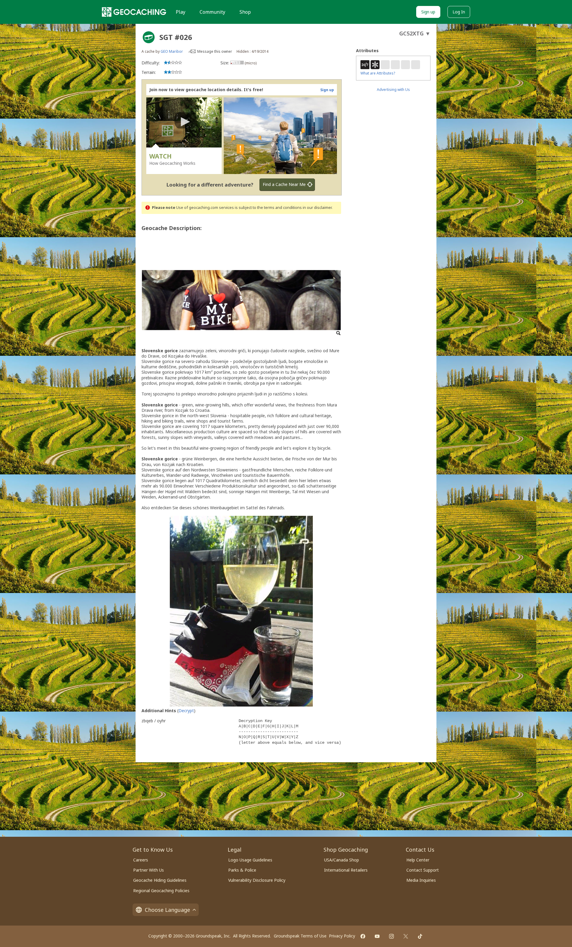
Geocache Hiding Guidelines (159, 880)
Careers (140, 860)
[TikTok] (420, 936)
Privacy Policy (342, 936)
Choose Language (167, 909)
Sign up (428, 12)
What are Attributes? (377, 73)
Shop (245, 12)
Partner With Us (148, 870)
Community (212, 12)
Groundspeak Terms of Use (300, 936)
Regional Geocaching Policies (161, 890)
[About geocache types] (149, 37)
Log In (459, 12)
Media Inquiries (421, 880)
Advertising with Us (393, 89)
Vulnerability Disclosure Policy (256, 880)
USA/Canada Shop (341, 860)
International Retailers (346, 870)
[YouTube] (377, 936)
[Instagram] (391, 936)
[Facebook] (362, 936)
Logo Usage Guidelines (250, 860)
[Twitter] (405, 936)
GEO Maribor (172, 51)
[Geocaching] (134, 12)
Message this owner (214, 51)
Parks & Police (242, 870)
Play (180, 12)
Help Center (417, 860)
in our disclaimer (317, 207)
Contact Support (422, 870)
